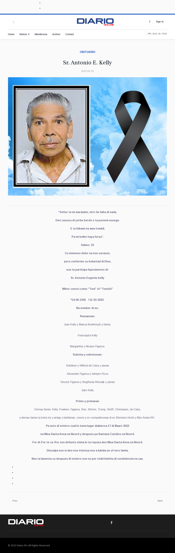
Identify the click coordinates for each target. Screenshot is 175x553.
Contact (69, 34)
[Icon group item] (111, 522)
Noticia (23, 34)
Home (11, 34)
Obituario (87, 52)
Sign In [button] (160, 21)
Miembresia (41, 34)
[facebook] (150, 21)
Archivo (56, 34)
